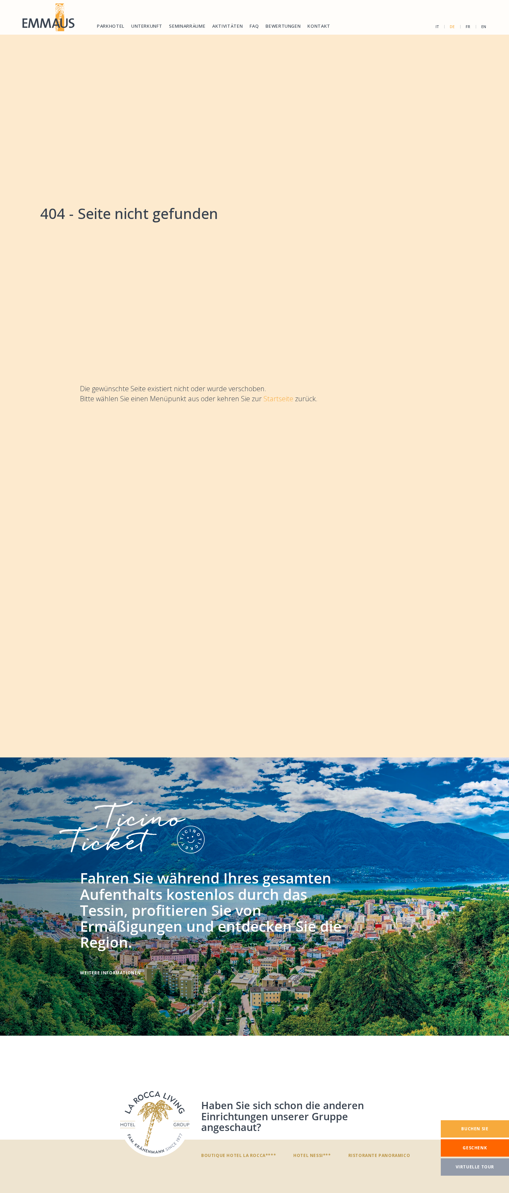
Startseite (279, 398)
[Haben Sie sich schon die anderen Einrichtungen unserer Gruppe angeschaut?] (154, 1122)
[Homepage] (48, 17)
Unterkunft (146, 26)
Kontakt (318, 26)
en (483, 26)
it (437, 26)
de (452, 26)
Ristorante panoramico (379, 1155)
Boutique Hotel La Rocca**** (238, 1155)
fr (468, 26)
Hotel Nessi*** (312, 1155)
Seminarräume (187, 26)
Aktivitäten (227, 26)
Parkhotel (110, 26)
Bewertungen (283, 26)
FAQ (254, 26)
